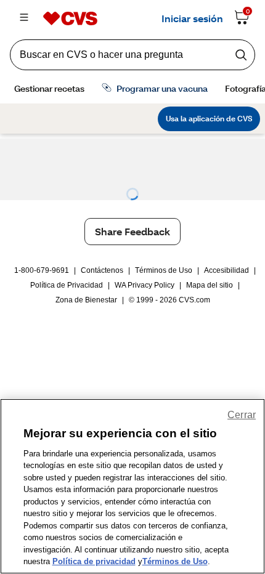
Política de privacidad (94, 561)
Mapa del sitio (209, 285)
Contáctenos (102, 270)
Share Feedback (132, 231)
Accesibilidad (226, 270)
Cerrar (241, 415)
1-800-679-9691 (41, 270)
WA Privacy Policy (144, 285)
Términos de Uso (163, 270)
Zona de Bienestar (86, 300)
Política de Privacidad (66, 285)
